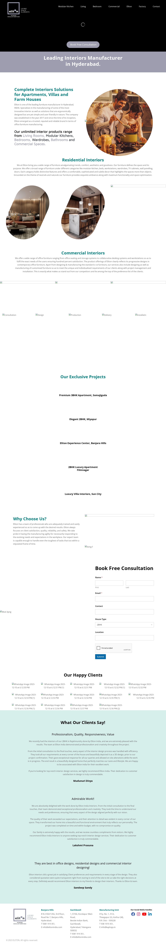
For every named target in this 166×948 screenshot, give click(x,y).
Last (127, 587)
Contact (156, 6)
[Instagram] (138, 914)
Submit (100, 656)
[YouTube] (144, 914)
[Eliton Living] (27, 212)
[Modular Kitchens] (83, 212)
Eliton (129, 6)
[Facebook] (133, 914)
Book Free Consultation (83, 44)
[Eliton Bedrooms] (138, 186)
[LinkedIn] (150, 914)
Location (99, 632)
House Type (100, 619)
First (97, 587)
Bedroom (97, 6)
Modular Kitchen (66, 6)
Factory (142, 6)
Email (98, 593)
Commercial (114, 6)
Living (83, 6)
